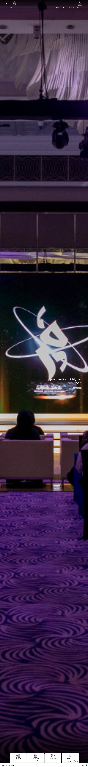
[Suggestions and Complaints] (83, 765)
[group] (70, 759)
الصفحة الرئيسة (79, 8)
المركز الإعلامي (57, 8)
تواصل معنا (52, 8)
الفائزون (68, 8)
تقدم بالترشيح (77, 388)
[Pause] (43, 750)
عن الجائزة (73, 8)
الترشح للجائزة (63, 8)
